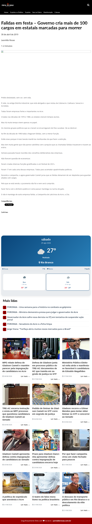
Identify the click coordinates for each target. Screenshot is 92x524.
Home (6, 12)
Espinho (27, 12)
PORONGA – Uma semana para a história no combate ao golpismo (39, 307)
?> (8, 349)
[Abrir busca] (88, 5)
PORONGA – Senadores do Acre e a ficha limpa (29, 324)
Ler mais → (25, 376)
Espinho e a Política (16, 12)
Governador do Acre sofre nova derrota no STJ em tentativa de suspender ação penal (45, 318)
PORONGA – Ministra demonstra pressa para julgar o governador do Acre (42, 312)
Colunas (57, 12)
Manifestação (48, 12)
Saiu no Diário (37, 12)
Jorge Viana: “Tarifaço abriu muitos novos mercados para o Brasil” (39, 329)
